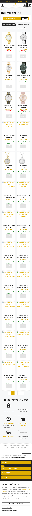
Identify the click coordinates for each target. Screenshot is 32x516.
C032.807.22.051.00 (9, 257)
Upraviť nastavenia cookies (9, 510)
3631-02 (23, 227)
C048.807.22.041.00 (9, 287)
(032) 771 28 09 (11, 1)
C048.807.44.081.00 (9, 347)
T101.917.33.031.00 (9, 197)
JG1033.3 (8, 77)
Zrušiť (25, 19)
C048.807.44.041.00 (24, 287)
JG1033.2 (23, 137)
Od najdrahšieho (10, 28)
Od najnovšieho (22, 28)
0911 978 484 (23, 1)
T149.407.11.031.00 (23, 376)
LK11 (8, 167)
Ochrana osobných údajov (19, 457)
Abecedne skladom (9, 24)
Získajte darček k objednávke (23, 424)
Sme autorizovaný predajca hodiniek (8, 411)
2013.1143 (9, 376)
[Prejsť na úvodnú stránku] (16, 4)
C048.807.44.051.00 (9, 316)
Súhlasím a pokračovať (16, 503)
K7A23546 (9, 47)
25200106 (9, 137)
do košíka (9, 56)
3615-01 (23, 77)
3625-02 (9, 227)
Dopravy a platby (8, 437)
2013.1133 (23, 347)
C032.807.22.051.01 (23, 257)
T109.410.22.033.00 (9, 107)
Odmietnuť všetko (7, 508)
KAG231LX (23, 47)
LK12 (23, 167)
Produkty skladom (8, 423)
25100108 (23, 107)
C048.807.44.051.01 (24, 316)
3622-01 (23, 197)
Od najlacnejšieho (23, 24)
